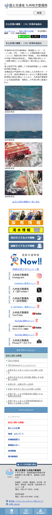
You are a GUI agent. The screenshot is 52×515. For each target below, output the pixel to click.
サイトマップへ (40, 511)
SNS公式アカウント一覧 (26, 269)
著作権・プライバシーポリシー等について (26, 501)
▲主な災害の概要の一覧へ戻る (26, 201)
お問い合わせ (14, 504)
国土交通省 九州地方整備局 (26, 6)
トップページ (11, 511)
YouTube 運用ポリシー (25, 320)
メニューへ (26, 511)
